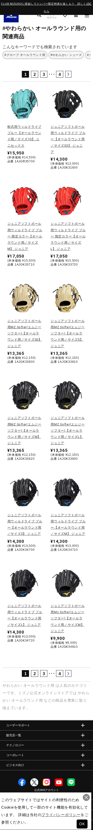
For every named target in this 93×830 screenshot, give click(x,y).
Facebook (22, 782)
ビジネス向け (15, 765)
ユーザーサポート (18, 725)
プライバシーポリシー (61, 815)
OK (82, 824)
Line (71, 782)
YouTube (59, 782)
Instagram (47, 782)
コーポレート (15, 755)
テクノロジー (15, 745)
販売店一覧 (13, 735)
